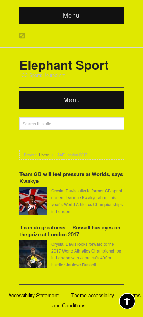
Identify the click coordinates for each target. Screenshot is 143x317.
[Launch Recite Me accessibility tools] (127, 301)
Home (44, 154)
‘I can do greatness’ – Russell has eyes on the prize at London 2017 (69, 230)
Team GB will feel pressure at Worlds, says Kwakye (71, 177)
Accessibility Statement (33, 295)
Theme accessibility (92, 295)
